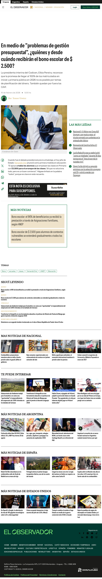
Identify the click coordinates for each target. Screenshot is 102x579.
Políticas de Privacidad (29, 575)
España (26, 2)
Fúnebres (71, 548)
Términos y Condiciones (48, 575)
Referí (40, 545)
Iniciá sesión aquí (56, 195)
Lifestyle (53, 548)
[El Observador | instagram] (88, 533)
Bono (4, 271)
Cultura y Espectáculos (36, 548)
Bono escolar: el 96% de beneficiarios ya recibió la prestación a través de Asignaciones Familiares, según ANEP (33, 290)
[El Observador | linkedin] (82, 537)
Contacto (61, 575)
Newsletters (44, 552)
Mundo (21, 548)
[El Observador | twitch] (96, 537)
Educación (52, 271)
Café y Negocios (62, 545)
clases (21, 271)
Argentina (16, 2)
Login (75, 7)
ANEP (42, 271)
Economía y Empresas (80, 545)
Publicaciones (30, 552)
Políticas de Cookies (11, 575)
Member (49, 7)
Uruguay (6, 2)
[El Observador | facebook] (83, 533)
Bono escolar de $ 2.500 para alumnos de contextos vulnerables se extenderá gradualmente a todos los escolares (33, 299)
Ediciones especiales (13, 552)
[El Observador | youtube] (92, 533)
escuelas (12, 271)
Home (6, 545)
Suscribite (57, 187)
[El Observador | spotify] (87, 537)
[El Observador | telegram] (92, 537)
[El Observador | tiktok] (96, 533)
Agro (93, 545)
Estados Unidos (38, 2)
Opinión (62, 548)
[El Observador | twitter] (79, 533)
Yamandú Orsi (20, 163)
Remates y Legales (85, 548)
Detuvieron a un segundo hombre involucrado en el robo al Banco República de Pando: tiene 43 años (32, 322)
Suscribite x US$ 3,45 (90, 7)
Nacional (39, 7)
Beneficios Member (27, 545)
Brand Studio (10, 548)
